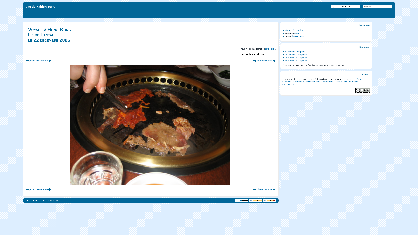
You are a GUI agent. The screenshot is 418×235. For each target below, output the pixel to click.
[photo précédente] (27, 60)
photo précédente (38, 60)
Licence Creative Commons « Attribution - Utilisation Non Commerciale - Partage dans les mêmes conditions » (323, 81)
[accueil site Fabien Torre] (241, 200)
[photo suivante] (254, 60)
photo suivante (264, 60)
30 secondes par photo (296, 57)
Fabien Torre (298, 36)
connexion (269, 49)
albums (297, 33)
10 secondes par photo (296, 54)
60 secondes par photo (296, 60)
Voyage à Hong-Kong (295, 30)
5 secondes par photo (295, 51)
